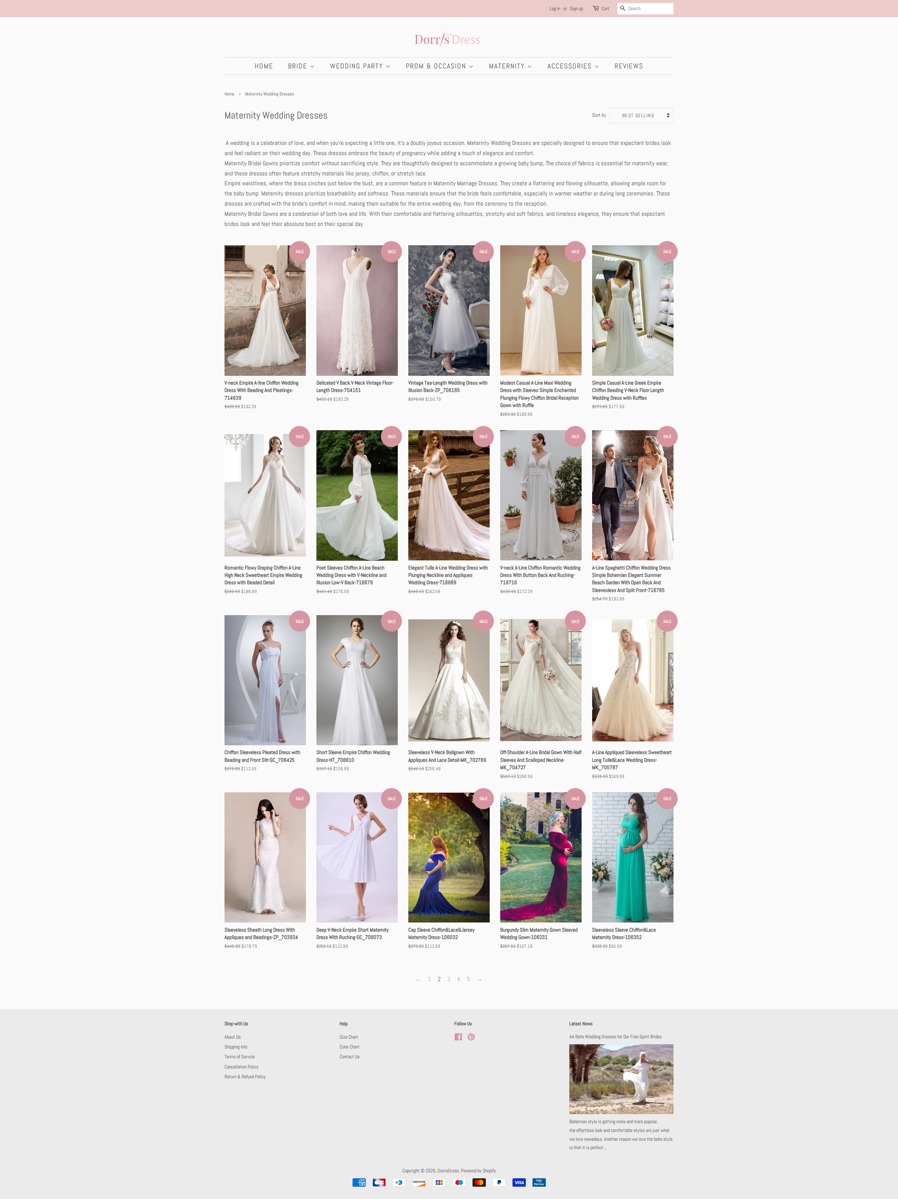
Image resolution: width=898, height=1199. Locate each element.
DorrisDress (448, 1170)
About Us (232, 1037)
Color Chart (350, 1047)
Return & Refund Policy (245, 1076)
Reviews (629, 66)
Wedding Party (358, 66)
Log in (555, 8)
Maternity (508, 66)
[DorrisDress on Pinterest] (471, 1038)
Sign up (576, 8)
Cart (605, 8)
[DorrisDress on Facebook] (458, 1038)
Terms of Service (239, 1056)
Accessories (571, 66)
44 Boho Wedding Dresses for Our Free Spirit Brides (615, 1036)
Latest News (580, 1023)
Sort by (599, 115)
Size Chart (349, 1037)
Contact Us (350, 1056)
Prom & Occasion (437, 66)
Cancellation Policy (241, 1067)
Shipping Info (235, 1047)
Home (264, 66)
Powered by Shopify (478, 1170)
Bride (299, 66)
